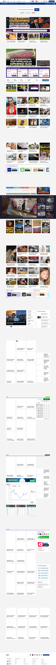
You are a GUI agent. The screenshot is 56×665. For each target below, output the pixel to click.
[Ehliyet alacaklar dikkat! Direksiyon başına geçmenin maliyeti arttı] (21, 365)
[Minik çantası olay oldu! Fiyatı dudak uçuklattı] (31, 561)
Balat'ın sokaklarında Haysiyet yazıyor (32, 638)
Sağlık (24, 659)
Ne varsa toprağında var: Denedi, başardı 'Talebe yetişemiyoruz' (33, 627)
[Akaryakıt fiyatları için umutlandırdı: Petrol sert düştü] (40, 477)
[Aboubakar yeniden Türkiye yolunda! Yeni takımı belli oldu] (21, 434)
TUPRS (28, 510)
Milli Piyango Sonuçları (44, 568)
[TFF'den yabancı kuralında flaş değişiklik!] (10, 434)
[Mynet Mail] (54, 4)
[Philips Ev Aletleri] (31, 1)
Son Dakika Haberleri (17, 658)
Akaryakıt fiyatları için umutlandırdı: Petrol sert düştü (46, 477)
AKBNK (28, 513)
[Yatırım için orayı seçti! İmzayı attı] (31, 545)
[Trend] (33, 1)
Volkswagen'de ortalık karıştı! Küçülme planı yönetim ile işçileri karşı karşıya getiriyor (46, 496)
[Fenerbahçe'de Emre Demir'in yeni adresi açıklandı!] (33, 100)
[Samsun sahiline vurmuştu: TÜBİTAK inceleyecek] (33, 249)
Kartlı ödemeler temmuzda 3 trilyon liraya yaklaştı (11, 638)
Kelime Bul (42, 659)
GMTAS (7, 509)
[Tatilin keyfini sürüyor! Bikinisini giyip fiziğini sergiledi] (21, 588)
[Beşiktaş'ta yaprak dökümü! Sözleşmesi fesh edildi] (22, 111)
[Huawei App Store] (9, 664)
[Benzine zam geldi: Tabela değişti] (31, 343)
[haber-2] (19, 226)
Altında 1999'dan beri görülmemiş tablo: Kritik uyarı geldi (46, 471)
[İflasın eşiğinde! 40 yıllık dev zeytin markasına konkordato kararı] (11, 281)
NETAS (18, 513)
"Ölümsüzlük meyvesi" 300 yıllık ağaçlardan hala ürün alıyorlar (46, 380)
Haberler (16, 659)
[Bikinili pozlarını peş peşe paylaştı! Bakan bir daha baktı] (11, 254)
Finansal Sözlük (34, 661)
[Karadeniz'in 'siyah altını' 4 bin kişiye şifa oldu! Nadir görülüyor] (33, 270)
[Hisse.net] (22, 87)
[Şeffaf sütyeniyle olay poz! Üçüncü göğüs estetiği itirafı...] (11, 106)
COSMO (8, 514)
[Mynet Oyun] (11, 87)
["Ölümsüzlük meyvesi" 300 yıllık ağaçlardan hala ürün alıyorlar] (40, 379)
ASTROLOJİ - (34, 86)
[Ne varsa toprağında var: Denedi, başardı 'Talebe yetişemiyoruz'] (34, 622)
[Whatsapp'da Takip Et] (48, 534)
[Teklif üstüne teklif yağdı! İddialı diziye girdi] (31, 534)
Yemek (16, 662)
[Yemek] (36, 1)
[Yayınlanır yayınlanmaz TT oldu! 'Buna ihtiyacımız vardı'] (10, 566)
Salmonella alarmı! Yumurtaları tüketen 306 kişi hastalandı (46, 483)
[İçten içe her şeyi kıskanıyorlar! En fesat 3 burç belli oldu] (11, 146)
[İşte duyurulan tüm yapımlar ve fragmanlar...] (33, 259)
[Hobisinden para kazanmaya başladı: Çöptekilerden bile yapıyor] (22, 633)
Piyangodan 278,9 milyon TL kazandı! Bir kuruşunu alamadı (46, 355)
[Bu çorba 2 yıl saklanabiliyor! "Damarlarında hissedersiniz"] (10, 376)
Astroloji (25, 661)
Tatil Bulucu (42, 662)
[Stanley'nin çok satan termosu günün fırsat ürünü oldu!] (22, 281)
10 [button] (25, 326)
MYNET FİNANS (11, 82)
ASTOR (28, 514)
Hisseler (33, 662)
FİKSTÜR (46, 399)
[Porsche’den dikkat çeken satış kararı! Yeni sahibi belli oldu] (33, 157)
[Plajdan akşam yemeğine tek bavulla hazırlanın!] (45, 249)
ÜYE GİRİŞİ (45, 1)
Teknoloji (25, 658)
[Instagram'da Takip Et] (42, 534)
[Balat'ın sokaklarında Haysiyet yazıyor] (34, 633)
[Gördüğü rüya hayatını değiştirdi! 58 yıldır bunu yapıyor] (45, 259)
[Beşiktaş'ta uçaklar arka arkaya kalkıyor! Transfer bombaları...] (31, 429)
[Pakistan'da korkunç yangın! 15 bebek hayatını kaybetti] (21, 57)
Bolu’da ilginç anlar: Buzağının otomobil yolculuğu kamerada (46, 367)
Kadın (15, 663)
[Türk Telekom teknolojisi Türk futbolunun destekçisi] (45, 633)
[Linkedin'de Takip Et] (44, 534)
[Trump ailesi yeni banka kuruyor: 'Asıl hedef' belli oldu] (40, 489)
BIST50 (12, 483)
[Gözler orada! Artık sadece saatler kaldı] (10, 465)
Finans (15, 661)
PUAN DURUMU (40, 399)
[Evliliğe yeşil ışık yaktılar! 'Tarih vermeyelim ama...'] (21, 566)
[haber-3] (28, 226)
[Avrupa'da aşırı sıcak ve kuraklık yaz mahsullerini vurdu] (10, 365)
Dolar (19, 483)
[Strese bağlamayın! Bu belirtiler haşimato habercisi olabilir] (22, 157)
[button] (1, 1)
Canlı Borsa (33, 659)
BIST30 (16, 483)
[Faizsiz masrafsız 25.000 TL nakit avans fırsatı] (45, 111)
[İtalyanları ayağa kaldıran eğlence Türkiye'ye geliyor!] (40, 361)
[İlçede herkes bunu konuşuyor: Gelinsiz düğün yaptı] (45, 151)
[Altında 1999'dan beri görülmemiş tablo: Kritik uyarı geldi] (40, 471)
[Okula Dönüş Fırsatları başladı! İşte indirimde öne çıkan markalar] (22, 259)
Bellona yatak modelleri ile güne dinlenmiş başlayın (44, 616)
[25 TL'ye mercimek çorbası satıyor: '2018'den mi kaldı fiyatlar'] (31, 470)
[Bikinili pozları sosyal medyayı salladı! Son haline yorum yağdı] (21, 577)
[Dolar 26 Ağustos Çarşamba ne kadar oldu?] (45, 100)
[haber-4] (37, 226)
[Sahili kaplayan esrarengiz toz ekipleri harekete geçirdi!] (33, 111)
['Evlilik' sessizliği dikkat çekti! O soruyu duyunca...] (31, 588)
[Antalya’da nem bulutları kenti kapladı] (40, 373)
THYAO (28, 509)
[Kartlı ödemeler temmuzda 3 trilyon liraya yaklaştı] (11, 633)
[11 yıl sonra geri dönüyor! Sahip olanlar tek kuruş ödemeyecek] (22, 100)
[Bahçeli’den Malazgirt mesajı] (33, 281)
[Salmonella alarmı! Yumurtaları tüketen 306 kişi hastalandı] (40, 483)
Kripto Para (33, 663)
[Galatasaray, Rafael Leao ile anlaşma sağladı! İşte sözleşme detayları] (21, 423)
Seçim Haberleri (26, 663)
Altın (27, 483)
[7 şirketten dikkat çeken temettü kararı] (11, 157)
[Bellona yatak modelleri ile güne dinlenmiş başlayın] (45, 611)
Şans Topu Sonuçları (44, 575)
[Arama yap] (41, 1)
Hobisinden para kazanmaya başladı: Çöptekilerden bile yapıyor (22, 638)
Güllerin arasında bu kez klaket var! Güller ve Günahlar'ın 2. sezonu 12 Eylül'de (11, 617)
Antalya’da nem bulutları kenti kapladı (46, 373)
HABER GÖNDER (48, 3)
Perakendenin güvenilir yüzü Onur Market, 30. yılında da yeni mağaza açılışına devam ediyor (21, 628)
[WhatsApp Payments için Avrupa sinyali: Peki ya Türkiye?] (22, 611)
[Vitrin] (34, 1)
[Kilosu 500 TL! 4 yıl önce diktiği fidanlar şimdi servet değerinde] (34, 611)
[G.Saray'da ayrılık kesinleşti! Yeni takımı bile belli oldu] (21, 412)
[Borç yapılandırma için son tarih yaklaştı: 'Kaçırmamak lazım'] (33, 486)
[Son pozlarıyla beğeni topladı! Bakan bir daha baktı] (21, 555)
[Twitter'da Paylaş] (44, 586)
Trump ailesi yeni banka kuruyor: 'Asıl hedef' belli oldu (46, 489)
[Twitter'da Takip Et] (40, 534)
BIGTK (7, 513)
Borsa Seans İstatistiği (35, 658)
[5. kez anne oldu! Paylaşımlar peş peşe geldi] (31, 371)
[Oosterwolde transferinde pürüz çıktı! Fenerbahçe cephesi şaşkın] (31, 412)
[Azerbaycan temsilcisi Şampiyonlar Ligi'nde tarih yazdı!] (31, 401)
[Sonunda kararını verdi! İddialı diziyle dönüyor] (31, 577)
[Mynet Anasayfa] (4, 1)
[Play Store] (9, 659)
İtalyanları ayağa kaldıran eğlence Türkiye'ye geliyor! (46, 361)
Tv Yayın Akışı (40, 548)
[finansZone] (43, 190)
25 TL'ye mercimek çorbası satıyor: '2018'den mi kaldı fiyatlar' (13, 3)
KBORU (7, 510)
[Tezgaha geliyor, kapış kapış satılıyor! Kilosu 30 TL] (22, 270)
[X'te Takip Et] (32, 655)
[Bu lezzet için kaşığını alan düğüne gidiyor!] (31, 354)
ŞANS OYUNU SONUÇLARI (42, 565)
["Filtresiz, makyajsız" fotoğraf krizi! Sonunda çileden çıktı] (21, 534)
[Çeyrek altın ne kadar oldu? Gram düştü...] (22, 249)
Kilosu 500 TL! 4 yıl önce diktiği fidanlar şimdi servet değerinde (33, 616)
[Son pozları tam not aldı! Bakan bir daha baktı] (21, 545)
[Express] (38, 1)
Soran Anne (42, 661)
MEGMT (18, 510)
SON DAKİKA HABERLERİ (4, 3)
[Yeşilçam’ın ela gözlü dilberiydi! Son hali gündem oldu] (10, 539)
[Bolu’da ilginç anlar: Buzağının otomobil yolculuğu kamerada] (40, 367)
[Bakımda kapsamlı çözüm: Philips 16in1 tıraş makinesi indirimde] (21, 354)
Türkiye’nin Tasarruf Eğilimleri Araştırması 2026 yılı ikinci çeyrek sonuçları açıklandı (11, 628)
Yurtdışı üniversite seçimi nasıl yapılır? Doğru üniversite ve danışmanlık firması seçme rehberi (44, 628)
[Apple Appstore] (9, 661)
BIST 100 (9, 485)
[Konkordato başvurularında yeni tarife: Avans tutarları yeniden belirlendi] (21, 470)
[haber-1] (10, 226)
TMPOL (18, 509)
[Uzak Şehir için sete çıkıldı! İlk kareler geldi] (10, 555)
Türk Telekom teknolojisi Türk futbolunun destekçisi (44, 638)
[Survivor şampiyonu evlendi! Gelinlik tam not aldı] (10, 583)
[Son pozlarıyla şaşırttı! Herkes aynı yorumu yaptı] (45, 276)
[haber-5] (46, 226)
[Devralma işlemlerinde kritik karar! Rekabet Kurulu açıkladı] (21, 376)
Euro (23, 483)
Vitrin (24, 662)
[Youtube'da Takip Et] (46, 534)
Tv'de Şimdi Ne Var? (41, 550)
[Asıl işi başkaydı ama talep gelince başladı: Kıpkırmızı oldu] (31, 459)
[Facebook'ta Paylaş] (42, 586)
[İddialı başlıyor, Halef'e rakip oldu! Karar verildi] (33, 146)
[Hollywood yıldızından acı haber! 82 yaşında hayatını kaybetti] (11, 270)
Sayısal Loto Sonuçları (44, 570)
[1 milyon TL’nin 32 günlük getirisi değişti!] (22, 146)
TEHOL (18, 514)
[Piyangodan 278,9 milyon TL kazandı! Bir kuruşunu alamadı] (40, 355)
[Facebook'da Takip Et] (38, 534)
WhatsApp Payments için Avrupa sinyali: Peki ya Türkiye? (22, 616)
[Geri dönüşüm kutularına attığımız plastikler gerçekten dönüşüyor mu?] (21, 343)
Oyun (41, 658)
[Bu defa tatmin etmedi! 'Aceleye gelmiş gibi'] (10, 349)
